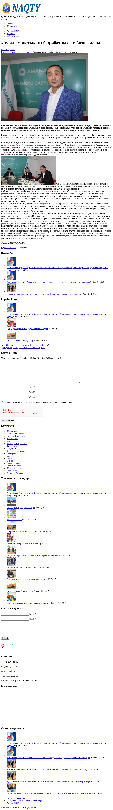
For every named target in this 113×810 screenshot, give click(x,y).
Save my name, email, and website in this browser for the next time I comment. (38, 402)
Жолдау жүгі (12, 431)
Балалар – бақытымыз (17, 443)
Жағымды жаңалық (16, 451)
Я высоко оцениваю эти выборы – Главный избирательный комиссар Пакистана (45, 294)
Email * (32, 619)
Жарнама (11, 33)
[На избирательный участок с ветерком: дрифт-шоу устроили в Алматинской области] (11, 791)
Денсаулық (12, 453)
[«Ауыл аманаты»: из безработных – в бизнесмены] (44, 121)
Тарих (9, 28)
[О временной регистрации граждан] (11, 577)
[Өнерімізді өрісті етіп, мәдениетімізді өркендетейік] (11, 553)
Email (32, 392)
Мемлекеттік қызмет (16, 433)
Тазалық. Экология (16, 473)
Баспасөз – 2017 (14, 519)
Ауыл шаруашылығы (16, 463)
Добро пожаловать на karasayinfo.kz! (24, 531)
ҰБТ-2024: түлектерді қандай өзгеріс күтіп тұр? (25, 345)
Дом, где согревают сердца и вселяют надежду (28, 328)
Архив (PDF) (13, 31)
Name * (32, 614)
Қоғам (10, 441)
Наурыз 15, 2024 (8, 247)
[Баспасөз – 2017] (11, 517)
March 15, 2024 (8, 49)
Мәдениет (11, 448)
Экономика (12, 471)
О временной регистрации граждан (24, 579)
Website (32, 397)
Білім (9, 456)
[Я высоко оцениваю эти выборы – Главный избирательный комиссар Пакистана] (11, 291)
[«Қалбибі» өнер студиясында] (11, 541)
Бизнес (10, 461)
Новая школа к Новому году (20, 340)
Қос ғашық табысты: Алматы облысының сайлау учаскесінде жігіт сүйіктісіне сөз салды (48, 282)
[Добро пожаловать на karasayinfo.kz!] (11, 529)
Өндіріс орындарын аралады (20, 567)
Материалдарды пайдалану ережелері (24, 800)
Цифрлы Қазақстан (16, 436)
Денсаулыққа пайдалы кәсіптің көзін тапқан (23, 347)
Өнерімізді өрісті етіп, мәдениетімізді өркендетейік (31, 555)
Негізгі (10, 24)
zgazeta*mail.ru (8, 671)
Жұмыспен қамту (15, 468)
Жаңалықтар (12, 26)
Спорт (10, 458)
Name (32, 387)
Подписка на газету (16, 798)
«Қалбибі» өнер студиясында (20, 543)
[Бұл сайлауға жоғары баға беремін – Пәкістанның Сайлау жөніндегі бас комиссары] (11, 779)
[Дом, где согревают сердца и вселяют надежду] (11, 326)
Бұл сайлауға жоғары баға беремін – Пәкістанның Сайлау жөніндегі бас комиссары (46, 781)
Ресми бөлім (12, 438)
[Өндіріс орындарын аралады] (11, 565)
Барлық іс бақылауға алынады (21, 507)
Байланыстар (13, 36)
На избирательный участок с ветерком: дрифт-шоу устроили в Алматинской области (47, 793)
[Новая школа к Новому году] (11, 338)
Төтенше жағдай (14, 466)
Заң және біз (12, 446)
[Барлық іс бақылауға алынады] (11, 505)
